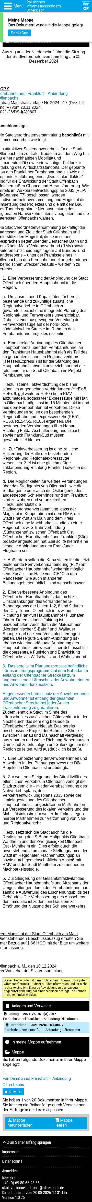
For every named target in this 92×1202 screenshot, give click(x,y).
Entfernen (15, 1091)
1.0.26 (20, 1197)
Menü (19, 6)
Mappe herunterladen (20, 1123)
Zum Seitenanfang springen (29, 1142)
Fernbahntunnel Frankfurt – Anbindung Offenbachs (37, 1081)
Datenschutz (12, 1161)
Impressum (10, 1151)
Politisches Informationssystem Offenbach (44, 6)
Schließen (19, 33)
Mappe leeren (64, 1123)
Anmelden (10, 1170)
